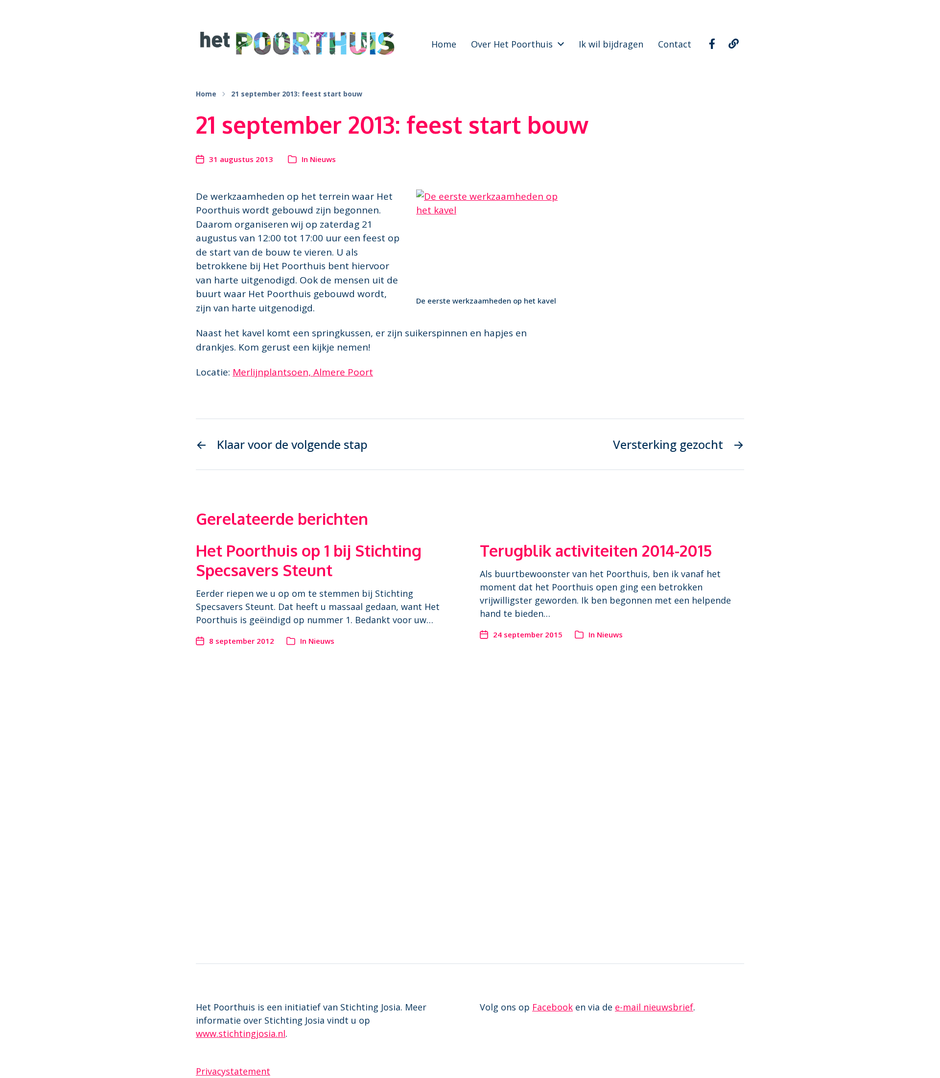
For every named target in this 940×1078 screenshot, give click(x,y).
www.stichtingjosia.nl (240, 1033)
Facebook (552, 1007)
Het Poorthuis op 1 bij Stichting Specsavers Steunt (309, 560)
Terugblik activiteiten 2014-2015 (596, 550)
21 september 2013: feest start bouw (296, 94)
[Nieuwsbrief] (733, 44)
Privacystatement (233, 1071)
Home (443, 44)
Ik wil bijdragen (611, 44)
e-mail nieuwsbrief (654, 1007)
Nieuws (323, 159)
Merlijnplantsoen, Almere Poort (303, 372)
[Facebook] (712, 44)
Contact (674, 44)
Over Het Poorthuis (512, 44)
